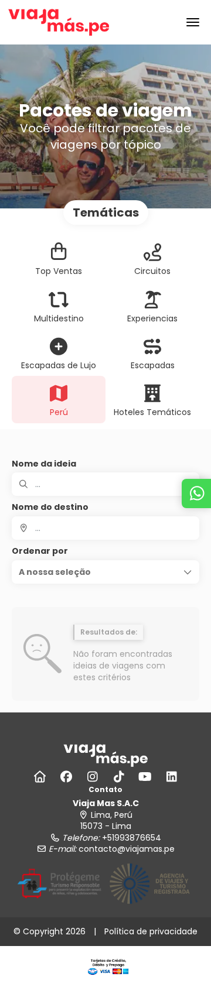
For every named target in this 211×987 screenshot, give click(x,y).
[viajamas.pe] (105, 754)
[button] (105, 572)
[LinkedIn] (171, 777)
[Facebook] (66, 777)
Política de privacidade (151, 931)
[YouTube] (145, 777)
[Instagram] (92, 777)
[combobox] (105, 528)
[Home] (39, 777)
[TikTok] (118, 777)
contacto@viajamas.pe (127, 849)
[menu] (193, 22)
